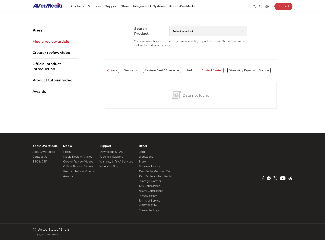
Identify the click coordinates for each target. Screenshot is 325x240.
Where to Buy (108, 166)
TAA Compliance (149, 186)
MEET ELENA (148, 205)
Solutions (95, 6)
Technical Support (111, 156)
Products (77, 6)
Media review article (51, 41)
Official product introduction (47, 66)
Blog (142, 151)
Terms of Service (149, 200)
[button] (108, 70)
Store (125, 6)
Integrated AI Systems (149, 6)
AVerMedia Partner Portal (155, 176)
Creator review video (51, 52)
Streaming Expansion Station (249, 70)
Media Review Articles (77, 156)
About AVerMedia (182, 6)
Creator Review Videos (78, 161)
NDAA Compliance (151, 191)
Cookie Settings (149, 210)
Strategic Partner (150, 181)
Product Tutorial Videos (78, 171)
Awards (39, 91)
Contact (283, 6)
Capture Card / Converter (162, 70)
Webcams (131, 70)
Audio (190, 70)
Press (38, 30)
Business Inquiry (149, 166)
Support (111, 6)
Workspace (146, 156)
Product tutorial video (52, 80)
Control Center (212, 70)
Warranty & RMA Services (116, 161)
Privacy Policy (148, 195)
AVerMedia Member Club (155, 171)
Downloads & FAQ (111, 151)
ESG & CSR (40, 161)
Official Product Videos (78, 166)
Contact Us (40, 156)
